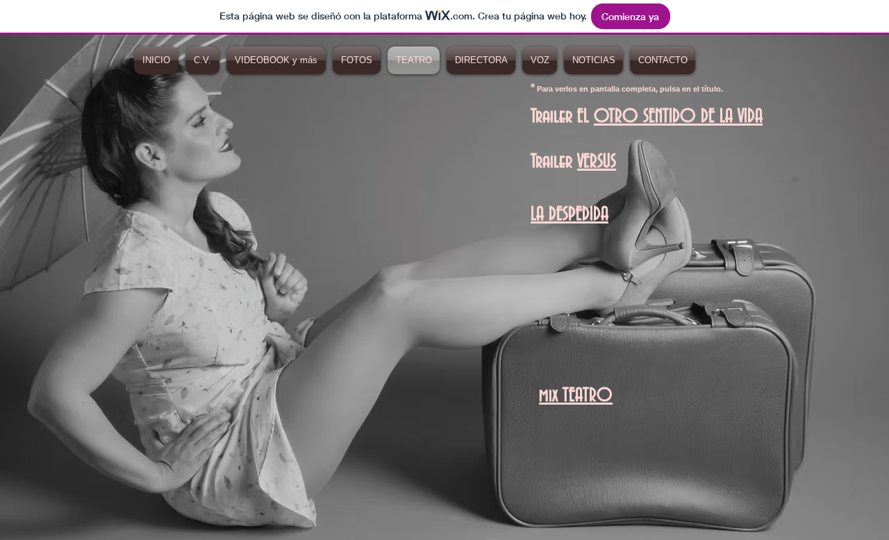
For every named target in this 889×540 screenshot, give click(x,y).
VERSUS (596, 161)
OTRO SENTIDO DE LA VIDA (678, 116)
